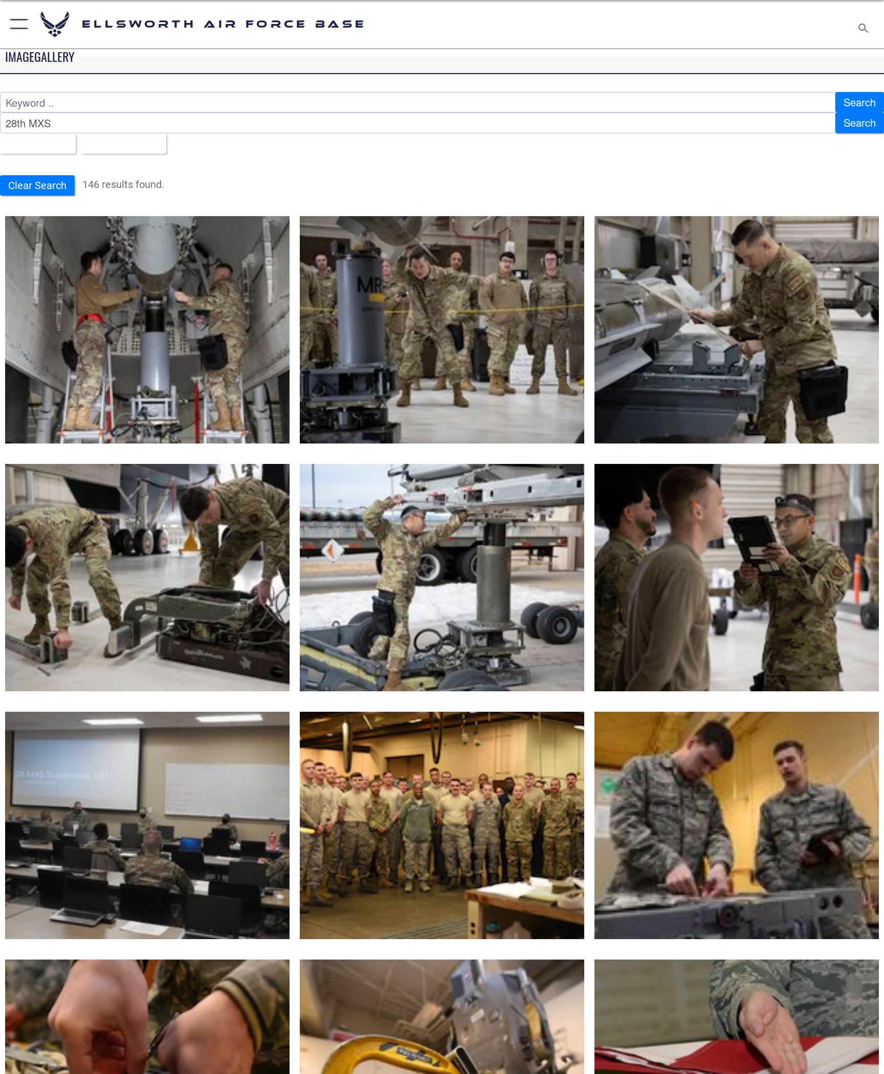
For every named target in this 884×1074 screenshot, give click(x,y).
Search (860, 102)
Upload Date (119, 143)
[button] (16, 24)
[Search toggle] (864, 24)
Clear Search (37, 185)
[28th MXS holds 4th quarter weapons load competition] (147, 329)
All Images (33, 143)
